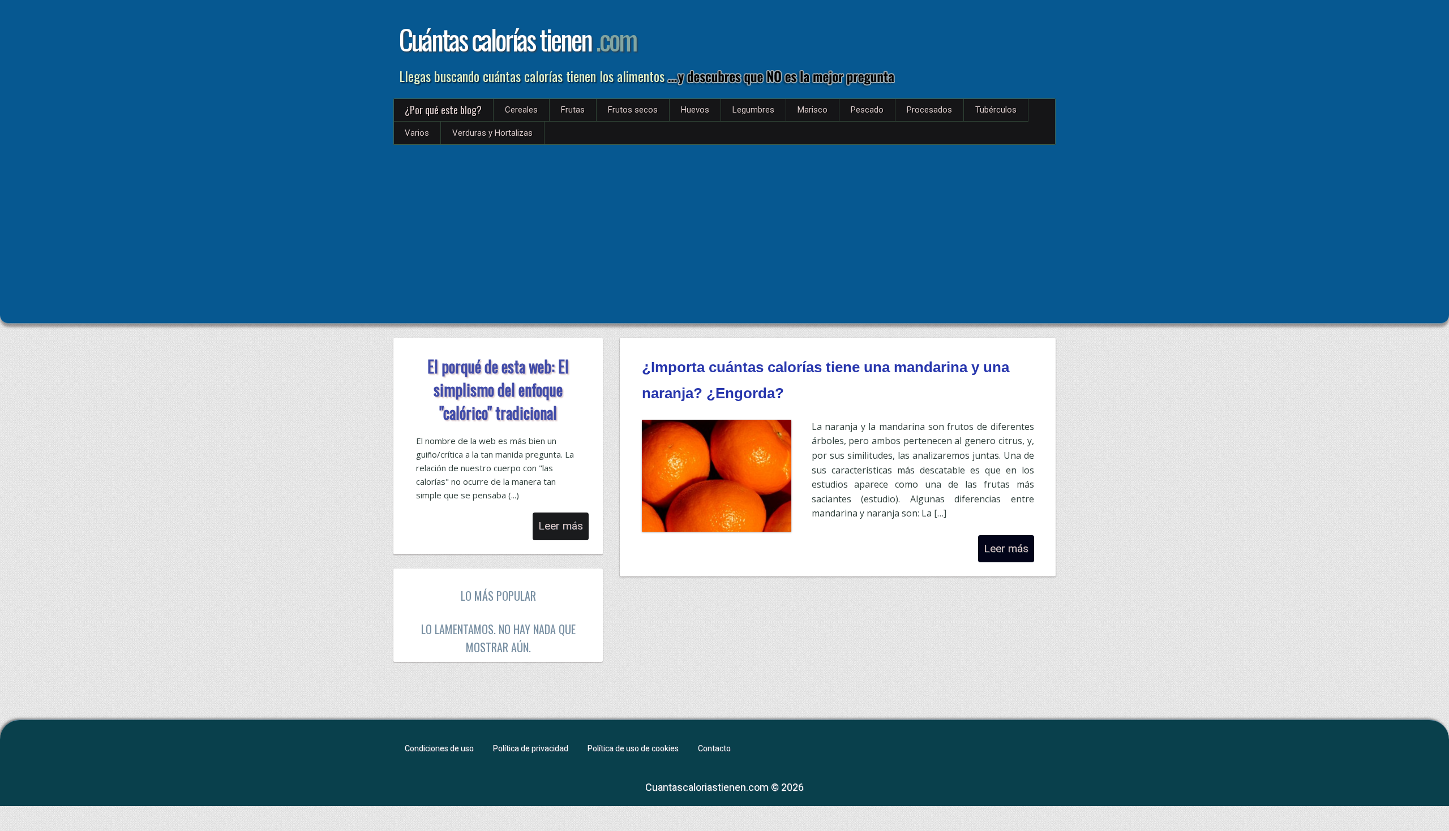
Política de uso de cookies (633, 748)
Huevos (695, 110)
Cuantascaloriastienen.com (707, 787)
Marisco (813, 110)
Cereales (521, 110)
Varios (417, 133)
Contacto (714, 748)
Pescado (867, 110)
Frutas (573, 110)
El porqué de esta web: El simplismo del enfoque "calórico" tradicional (498, 389)
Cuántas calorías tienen (517, 39)
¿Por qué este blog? (443, 109)
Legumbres (753, 110)
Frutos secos (633, 110)
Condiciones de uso (439, 748)
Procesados (929, 110)
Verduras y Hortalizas (492, 133)
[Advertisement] (724, 229)
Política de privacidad (530, 748)
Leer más (1006, 548)
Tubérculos (996, 110)
